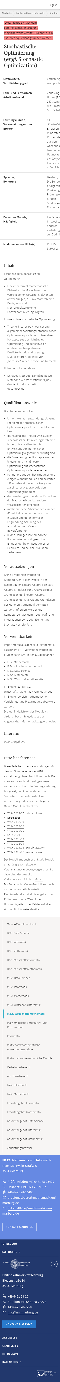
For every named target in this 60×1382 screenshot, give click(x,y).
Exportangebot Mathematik (24, 1112)
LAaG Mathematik (18, 1094)
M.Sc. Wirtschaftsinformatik (23, 1005)
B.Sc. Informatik (16, 942)
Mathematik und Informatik (30, 13)
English (52, 5)
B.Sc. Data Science (18, 933)
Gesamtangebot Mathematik (24, 1139)
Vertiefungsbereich (18, 1067)
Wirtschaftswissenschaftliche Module (29, 1058)
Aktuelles (9, 1338)
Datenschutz (11, 1252)
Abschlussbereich (17, 1076)
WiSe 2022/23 (15, 844)
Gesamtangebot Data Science (25, 1121)
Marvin (39, 880)
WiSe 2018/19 (15, 822)
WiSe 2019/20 (15, 826)
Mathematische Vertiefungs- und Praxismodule (27, 1025)
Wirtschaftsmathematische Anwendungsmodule (23, 1047)
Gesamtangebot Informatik (23, 1130)
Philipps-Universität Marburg (16, 1264)
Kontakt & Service (19, 1324)
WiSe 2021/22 (15, 839)
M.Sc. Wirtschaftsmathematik (26, 1014)
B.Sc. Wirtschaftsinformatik (23, 960)
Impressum (9, 1244)
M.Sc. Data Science (18, 978)
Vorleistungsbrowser (19, 1148)
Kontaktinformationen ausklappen (54, 1264)
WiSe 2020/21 (15, 831)
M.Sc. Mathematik (18, 996)
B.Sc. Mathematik (17, 951)
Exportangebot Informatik (23, 1103)
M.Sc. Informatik (17, 987)
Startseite (7, 13)
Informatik (13, 1036)
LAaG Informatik (17, 1085)
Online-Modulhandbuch (22, 924)
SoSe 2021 (13, 835)
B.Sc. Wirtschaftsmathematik (24, 969)
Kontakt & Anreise (19, 1227)
